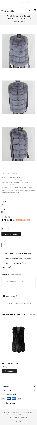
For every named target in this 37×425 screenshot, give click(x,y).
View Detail (11, 371)
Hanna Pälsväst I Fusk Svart (12, 363)
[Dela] (4, 245)
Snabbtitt (4, 321)
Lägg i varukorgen (11, 234)
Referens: (4, 174)
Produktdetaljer (16, 274)
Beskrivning (5, 274)
